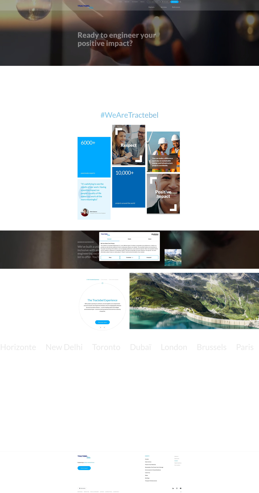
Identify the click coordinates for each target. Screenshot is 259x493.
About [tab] (149, 239)
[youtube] (180, 488)
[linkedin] (173, 488)
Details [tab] (129, 239)
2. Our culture (104, 279)
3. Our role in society (113, 279)
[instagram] (177, 488)
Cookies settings (108, 491)
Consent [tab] (109, 239)
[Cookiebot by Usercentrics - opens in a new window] (152, 235)
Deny (110, 257)
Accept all (149, 257)
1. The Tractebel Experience (93, 279)
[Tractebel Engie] (85, 7)
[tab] (93, 279)
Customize (128, 257)
